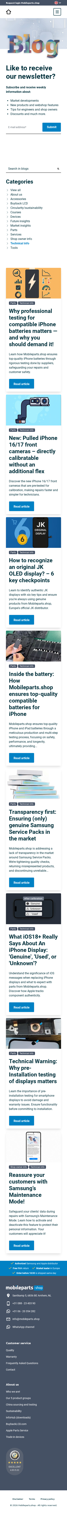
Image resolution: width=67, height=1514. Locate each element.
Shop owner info (21, 239)
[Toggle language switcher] (57, 3)
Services (15, 234)
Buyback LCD (19, 203)
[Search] (58, 168)
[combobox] (30, 168)
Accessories (18, 199)
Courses (15, 212)
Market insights (20, 225)
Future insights (20, 221)
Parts (13, 230)
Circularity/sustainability (26, 208)
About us (16, 194)
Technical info (19, 243)
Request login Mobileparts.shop (22, 2)
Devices (15, 216)
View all (15, 190)
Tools (14, 248)
